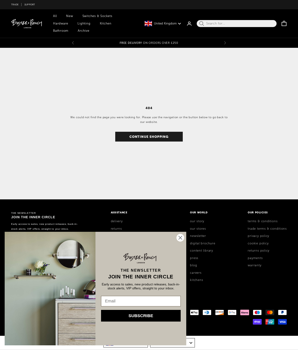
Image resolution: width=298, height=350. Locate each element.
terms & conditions (263, 221)
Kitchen (106, 23)
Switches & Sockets (97, 16)
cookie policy (258, 243)
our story (197, 221)
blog (193, 265)
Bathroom (60, 30)
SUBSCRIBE (141, 315)
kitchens (196, 280)
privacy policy (258, 236)
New (69, 16)
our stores (198, 228)
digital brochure (202, 243)
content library (201, 250)
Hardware (60, 23)
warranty (254, 265)
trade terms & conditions (267, 228)
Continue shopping (149, 137)
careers (195, 272)
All (55, 16)
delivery (117, 221)
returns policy (258, 250)
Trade (15, 4)
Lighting (84, 23)
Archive (83, 30)
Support (29, 4)
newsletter (198, 236)
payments (255, 258)
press (194, 258)
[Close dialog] (180, 238)
